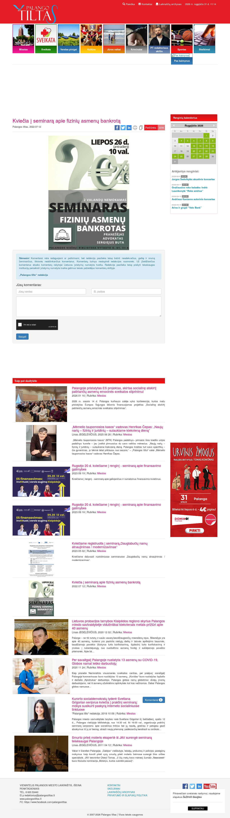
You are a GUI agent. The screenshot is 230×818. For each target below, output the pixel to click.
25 (181, 156)
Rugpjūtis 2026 (194, 125)
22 (206, 151)
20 (194, 151)
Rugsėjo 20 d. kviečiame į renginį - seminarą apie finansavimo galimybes (116, 467)
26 (188, 156)
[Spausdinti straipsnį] (134, 127)
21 (200, 151)
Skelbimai (113, 788)
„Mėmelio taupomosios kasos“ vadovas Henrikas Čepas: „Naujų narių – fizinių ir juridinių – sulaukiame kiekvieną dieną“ (117, 428)
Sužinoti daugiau (192, 797)
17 (175, 151)
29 (206, 156)
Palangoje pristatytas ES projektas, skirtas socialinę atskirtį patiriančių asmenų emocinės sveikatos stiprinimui (114, 389)
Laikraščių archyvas (169, 4)
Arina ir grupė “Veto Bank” (187, 207)
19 (188, 151)
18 (181, 151)
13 (194, 145)
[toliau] (214, 125)
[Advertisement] (115, 90)
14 (200, 145)
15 (206, 145)
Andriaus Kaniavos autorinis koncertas (193, 199)
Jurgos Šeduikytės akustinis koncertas (193, 179)
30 (213, 156)
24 (175, 156)
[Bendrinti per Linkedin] (129, 127)
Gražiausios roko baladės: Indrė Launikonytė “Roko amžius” (189, 189)
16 (213, 145)
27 (194, 156)
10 (175, 145)
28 (200, 156)
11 (181, 145)
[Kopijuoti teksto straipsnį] (140, 127)
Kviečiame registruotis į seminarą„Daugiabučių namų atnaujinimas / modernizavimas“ (110, 545)
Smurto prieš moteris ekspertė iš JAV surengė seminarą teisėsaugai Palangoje (112, 739)
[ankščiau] (173, 125)
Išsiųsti (22, 336)
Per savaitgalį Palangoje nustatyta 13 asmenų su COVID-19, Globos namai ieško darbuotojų (115, 661)
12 (188, 145)
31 (175, 161)
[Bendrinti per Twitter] (123, 127)
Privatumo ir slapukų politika (127, 795)
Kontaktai (146, 4)
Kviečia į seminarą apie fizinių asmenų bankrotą (106, 582)
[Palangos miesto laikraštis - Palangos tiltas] (36, 11)
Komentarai (153, 700)
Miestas (101, 395)
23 (213, 151)
